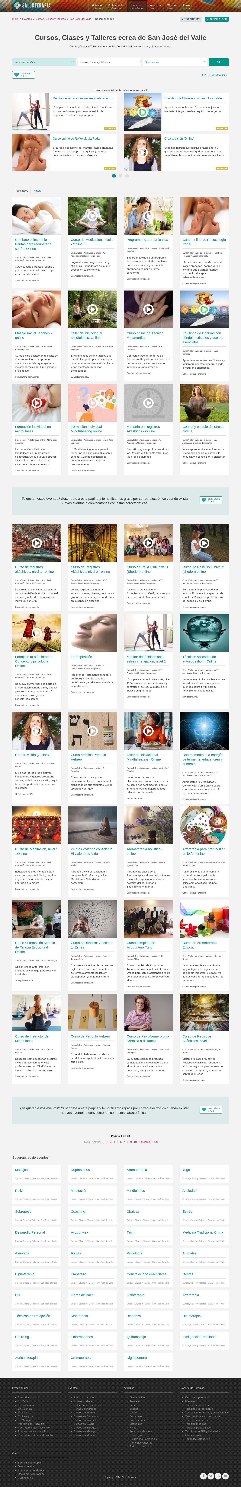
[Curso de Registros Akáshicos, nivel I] (204, 1012)
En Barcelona (26, 1404)
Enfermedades (138, 1420)
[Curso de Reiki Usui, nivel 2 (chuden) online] (204, 542)
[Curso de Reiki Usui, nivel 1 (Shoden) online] (148, 542)
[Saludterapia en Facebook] (203, 1476)
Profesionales (116, 6)
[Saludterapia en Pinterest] (225, 1476)
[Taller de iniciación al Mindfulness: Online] (92, 309)
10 (135, 1141)
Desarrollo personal (197, 1397)
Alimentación (137, 1397)
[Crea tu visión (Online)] (36, 730)
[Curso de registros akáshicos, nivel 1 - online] (36, 542)
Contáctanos (25, 1477)
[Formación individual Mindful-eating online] (92, 402)
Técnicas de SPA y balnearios (202, 1431)
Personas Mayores (141, 1431)
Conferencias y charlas (87, 1404)
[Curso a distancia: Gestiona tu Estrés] (92, 918)
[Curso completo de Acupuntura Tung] (148, 918)
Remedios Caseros (141, 1442)
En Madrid (24, 1401)
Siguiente (144, 1141)
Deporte (134, 1412)
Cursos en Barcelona (86, 1416)
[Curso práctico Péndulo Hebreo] (92, 730)
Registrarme (192, 19)
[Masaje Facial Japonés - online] (36, 309)
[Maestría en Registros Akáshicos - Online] (148, 402)
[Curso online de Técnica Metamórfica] (148, 309)
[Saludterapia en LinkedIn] (218, 1476)
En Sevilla (24, 1412)
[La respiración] (92, 632)
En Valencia (25, 1408)
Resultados (21, 190)
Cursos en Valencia (85, 1420)
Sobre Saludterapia (29, 1462)
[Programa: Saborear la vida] (148, 215)
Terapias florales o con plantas (203, 1416)
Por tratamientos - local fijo (34, 1427)
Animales (135, 1401)
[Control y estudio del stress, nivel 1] (204, 402)
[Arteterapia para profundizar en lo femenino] (204, 825)
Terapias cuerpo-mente (199, 1408)
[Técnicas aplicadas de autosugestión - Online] (204, 632)
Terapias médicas (195, 1423)
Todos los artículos (141, 1446)
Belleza (134, 1408)
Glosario (172, 6)
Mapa (37, 190)
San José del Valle (80, 18)
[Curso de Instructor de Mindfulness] (36, 1012)
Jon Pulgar (52, 960)
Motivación (136, 1423)
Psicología (136, 1435)
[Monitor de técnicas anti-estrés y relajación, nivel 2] (148, 632)
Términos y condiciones (32, 1470)
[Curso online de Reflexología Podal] (204, 215)
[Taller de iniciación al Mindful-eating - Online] (148, 730)
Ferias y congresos (85, 1408)
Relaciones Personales (143, 1438)
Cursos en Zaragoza (86, 1427)
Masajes (190, 1401)
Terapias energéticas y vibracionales (207, 1412)
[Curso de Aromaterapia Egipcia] (204, 918)
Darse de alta (26, 1466)
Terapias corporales (197, 1404)
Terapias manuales (196, 1420)
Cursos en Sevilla (84, 1423)
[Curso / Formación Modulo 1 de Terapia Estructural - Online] (36, 918)
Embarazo (136, 1416)
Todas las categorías (197, 1438)
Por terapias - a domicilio (32, 1431)
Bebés (133, 1404)
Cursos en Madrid (84, 1412)
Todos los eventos (84, 1397)
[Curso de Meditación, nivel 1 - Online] (36, 825)
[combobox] (44, 62)
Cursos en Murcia (84, 1435)
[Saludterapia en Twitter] (210, 1476)
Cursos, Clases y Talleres (51, 18)
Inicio (15, 18)
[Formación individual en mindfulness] (36, 402)
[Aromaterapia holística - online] (148, 825)
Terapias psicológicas (198, 1427)
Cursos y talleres (84, 1401)
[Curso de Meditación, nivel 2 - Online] (92, 215)
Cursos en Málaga (84, 1431)
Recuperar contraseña (31, 1473)
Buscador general (28, 1397)
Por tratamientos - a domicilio (35, 1435)
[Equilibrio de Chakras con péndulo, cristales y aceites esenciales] (204, 309)
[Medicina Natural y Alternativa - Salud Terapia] (32, 5)
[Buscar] (219, 62)
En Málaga (24, 1420)
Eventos (137, 6)
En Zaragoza (25, 1416)
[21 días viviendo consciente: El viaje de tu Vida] (92, 825)
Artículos (155, 6)
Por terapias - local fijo (31, 1423)
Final (155, 1141)
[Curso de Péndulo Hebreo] (92, 1012)
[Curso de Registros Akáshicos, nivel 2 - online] (92, 542)
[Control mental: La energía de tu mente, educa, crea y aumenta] (204, 730)
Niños (133, 1427)
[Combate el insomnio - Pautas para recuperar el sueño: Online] (36, 215)
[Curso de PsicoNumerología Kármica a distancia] (148, 1012)
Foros (186, 6)
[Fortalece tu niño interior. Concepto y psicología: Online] (36, 632)
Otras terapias (193, 1435)
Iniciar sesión (218, 19)
